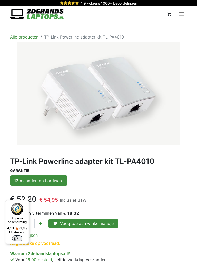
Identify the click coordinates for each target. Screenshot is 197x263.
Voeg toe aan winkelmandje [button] (86, 223)
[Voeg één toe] (40, 223)
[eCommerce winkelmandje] (169, 14)
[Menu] (26, 203)
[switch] (17, 238)
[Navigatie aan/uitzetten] (181, 14)
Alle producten (24, 37)
